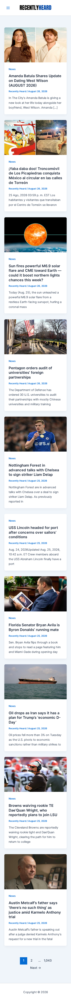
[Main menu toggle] (8, 8)
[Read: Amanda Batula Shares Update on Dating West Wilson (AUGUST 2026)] (35, 44)
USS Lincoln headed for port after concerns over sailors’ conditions (33, 532)
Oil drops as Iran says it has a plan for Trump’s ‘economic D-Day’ (35, 717)
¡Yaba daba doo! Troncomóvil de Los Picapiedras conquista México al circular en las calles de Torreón (35, 175)
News (12, 69)
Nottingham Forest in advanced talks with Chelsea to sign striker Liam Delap (34, 470)
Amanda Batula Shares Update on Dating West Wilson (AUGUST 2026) (35, 80)
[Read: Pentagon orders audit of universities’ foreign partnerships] (35, 336)
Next (35, 968)
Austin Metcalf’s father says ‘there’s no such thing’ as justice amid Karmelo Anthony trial (35, 910)
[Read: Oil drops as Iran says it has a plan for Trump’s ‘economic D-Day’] (35, 681)
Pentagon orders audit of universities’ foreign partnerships (30, 372)
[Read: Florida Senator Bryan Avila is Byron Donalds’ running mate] (35, 593)
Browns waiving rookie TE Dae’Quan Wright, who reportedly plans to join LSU (33, 810)
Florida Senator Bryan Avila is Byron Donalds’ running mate (34, 627)
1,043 (47, 960)
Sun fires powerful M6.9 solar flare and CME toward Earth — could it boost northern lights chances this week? (35, 273)
